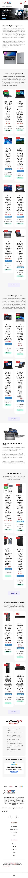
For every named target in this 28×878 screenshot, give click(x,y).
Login (14, 855)
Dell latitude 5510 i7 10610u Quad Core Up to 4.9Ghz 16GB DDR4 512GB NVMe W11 (8, 249)
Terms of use (14, 832)
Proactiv (16, 864)
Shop (14, 852)
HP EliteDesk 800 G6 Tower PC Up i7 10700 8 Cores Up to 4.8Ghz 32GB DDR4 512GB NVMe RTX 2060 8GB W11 (20, 559)
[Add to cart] (11, 138)
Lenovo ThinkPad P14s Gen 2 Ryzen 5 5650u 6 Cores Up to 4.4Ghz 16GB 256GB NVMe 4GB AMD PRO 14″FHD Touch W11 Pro (8, 382)
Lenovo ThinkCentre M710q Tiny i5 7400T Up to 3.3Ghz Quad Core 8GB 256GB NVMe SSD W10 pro (8, 632)
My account (14, 826)
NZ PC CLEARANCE (11, 863)
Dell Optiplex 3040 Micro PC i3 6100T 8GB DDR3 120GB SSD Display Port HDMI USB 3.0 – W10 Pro (8, 556)
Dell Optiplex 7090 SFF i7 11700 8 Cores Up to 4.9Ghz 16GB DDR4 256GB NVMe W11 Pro (8, 682)
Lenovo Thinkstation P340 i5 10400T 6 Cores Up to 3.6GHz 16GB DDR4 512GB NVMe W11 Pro (20, 682)
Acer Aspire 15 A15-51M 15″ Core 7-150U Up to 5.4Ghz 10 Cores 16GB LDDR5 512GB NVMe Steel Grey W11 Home (8, 110)
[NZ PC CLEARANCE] (10, 817)
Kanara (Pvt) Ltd (7, 866)
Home (14, 844)
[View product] (11, 140)
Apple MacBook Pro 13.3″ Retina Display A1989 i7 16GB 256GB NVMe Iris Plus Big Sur (8, 332)
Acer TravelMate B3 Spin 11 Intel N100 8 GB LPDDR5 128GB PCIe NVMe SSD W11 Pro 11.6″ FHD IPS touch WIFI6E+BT (20, 111)
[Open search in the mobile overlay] (14, 6)
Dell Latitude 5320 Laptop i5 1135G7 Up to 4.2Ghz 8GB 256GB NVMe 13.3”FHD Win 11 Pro (8, 204)
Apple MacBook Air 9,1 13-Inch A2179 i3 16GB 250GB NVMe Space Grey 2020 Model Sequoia (8, 156)
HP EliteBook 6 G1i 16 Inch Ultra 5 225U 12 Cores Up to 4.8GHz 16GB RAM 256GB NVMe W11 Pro (20, 333)
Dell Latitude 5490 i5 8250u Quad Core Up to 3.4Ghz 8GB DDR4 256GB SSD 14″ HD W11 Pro (20, 204)
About (14, 846)
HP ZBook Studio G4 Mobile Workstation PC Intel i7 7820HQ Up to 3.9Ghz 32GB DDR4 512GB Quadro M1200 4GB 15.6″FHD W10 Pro (20, 384)
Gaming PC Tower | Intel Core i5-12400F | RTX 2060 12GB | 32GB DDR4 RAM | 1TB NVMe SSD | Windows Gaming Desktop (20, 505)
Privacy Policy (14, 829)
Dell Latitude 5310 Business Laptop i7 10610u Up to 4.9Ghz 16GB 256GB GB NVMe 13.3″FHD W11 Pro (20, 157)
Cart (14, 835)
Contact (14, 849)
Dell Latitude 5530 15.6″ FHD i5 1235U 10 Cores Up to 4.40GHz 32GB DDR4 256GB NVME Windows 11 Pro (20, 252)
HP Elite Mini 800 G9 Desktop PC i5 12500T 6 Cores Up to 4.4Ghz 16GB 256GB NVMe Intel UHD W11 (20, 633)
